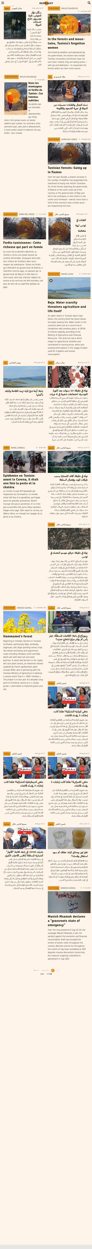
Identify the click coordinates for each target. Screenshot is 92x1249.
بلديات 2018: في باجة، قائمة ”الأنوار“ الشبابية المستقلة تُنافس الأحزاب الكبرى (24, 853)
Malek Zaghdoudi (69, 9)
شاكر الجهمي (17, 9)
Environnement (11, 77)
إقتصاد (51, 525)
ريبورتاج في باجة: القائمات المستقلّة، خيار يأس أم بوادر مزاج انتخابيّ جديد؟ (68, 637)
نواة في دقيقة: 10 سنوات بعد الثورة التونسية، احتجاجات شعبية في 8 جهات (69, 392)
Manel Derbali (18, 448)
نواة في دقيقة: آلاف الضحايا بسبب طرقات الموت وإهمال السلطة (71, 478)
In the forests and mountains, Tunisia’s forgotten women (66, 43)
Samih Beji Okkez (69, 140)
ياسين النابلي (61, 683)
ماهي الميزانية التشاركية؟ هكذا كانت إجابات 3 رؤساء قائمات (71, 713)
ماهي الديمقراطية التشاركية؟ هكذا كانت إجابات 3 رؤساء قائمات (23, 784)
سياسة (51, 608)
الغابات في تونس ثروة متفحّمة (80, 225)
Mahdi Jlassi (67, 274)
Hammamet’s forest (17, 636)
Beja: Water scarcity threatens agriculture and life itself (67, 307)
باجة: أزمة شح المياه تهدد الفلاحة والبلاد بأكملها (24, 393)
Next (42, 974)
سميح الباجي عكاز (61, 214)
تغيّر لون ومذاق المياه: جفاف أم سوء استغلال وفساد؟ (70, 854)
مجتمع (51, 448)
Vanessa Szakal (24, 608)
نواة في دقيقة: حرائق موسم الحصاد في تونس (69, 554)
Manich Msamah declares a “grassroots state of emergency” (66, 921)
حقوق (7, 8)
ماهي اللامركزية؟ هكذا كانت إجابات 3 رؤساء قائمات (69, 784)
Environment (54, 8)
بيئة (50, 77)
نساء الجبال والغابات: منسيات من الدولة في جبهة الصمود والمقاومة (71, 106)
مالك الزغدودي (59, 77)
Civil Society (53, 888)
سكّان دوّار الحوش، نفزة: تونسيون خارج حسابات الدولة (34, 18)
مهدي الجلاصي (15, 363)
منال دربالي (60, 363)
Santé (6, 448)
